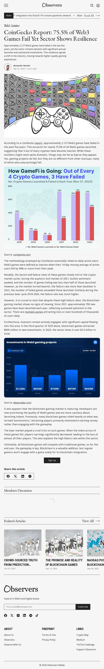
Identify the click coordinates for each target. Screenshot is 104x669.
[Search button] (92, 5)
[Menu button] (6, 5)
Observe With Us (12, 645)
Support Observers (86, 649)
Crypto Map (83, 635)
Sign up (52, 460)
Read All (89, 15)
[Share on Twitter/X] (15, 476)
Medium (81, 640)
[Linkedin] (24, 615)
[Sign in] (98, 5)
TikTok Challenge (86, 645)
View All (88, 521)
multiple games (34, 311)
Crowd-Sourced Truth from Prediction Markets (20, 562)
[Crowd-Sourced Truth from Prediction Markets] (22, 543)
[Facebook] (5, 615)
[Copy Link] (29, 476)
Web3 (7, 25)
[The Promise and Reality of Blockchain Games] (64, 543)
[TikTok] (37, 615)
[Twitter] (11, 615)
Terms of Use (49, 635)
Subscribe (83, 606)
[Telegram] (30, 615)
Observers (9, 640)
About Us (9, 635)
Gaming (15, 25)
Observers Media (56, 665)
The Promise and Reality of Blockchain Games (64, 562)
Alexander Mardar (21, 65)
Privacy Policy (49, 640)
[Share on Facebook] (8, 476)
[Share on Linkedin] (22, 476)
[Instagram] (18, 615)
